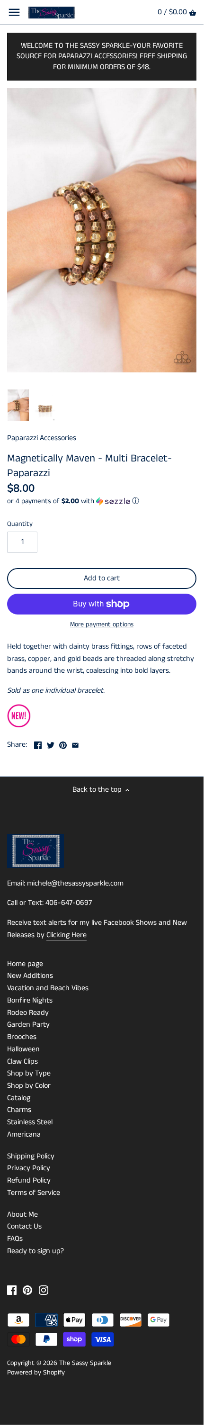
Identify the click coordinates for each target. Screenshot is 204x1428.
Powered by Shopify (36, 1372)
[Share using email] (75, 743)
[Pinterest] (27, 1290)
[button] (101, 501)
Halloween (23, 1049)
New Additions (30, 975)
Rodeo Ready (28, 1012)
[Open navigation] (14, 12)
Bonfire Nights (30, 1000)
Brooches (21, 1036)
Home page (25, 963)
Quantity (20, 524)
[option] (18, 405)
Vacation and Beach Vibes (48, 988)
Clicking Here (66, 935)
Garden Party (28, 1024)
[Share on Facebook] (38, 743)
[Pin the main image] (63, 743)
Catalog (18, 1098)
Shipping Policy (30, 1156)
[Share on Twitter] (50, 743)
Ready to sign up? (35, 1251)
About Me (22, 1214)
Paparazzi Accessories (41, 438)
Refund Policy (29, 1180)
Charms (19, 1109)
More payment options (101, 624)
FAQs (15, 1238)
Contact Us (24, 1226)
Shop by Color (29, 1085)
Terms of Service (33, 1192)
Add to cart (102, 578)
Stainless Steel (30, 1122)
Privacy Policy (28, 1168)
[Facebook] (12, 1290)
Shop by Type (29, 1073)
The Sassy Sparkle (85, 1363)
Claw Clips (22, 1061)
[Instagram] (43, 1290)
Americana (24, 1134)
